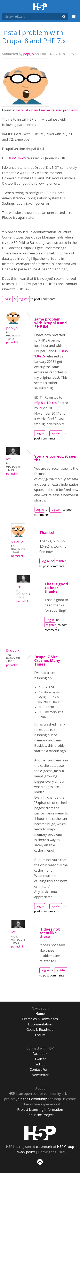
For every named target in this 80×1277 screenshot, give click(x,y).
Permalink (12, 342)
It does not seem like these (49, 933)
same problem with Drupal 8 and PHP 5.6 (50, 323)
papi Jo (28, 54)
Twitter (40, 1059)
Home (40, 1013)
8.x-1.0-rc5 (17, 158)
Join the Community (31, 1099)
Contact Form (40, 1069)
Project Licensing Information (40, 1109)
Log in (7, 299)
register (23, 299)
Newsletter (40, 1075)
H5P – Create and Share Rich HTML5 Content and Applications (40, 6)
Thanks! (46, 532)
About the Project (40, 1115)
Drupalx (12, 650)
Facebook (40, 1053)
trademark (44, 1146)
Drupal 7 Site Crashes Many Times (47, 660)
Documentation (40, 1024)
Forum (40, 1035)
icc (40, 408)
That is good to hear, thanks (56, 587)
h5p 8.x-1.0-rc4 (45, 403)
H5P (40, 1133)
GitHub (40, 1064)
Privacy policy (24, 1152)
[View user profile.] (25, 103)
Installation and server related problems (47, 110)
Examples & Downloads (40, 1019)
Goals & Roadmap (40, 1029)
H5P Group (65, 1146)
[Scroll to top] (40, 1165)
